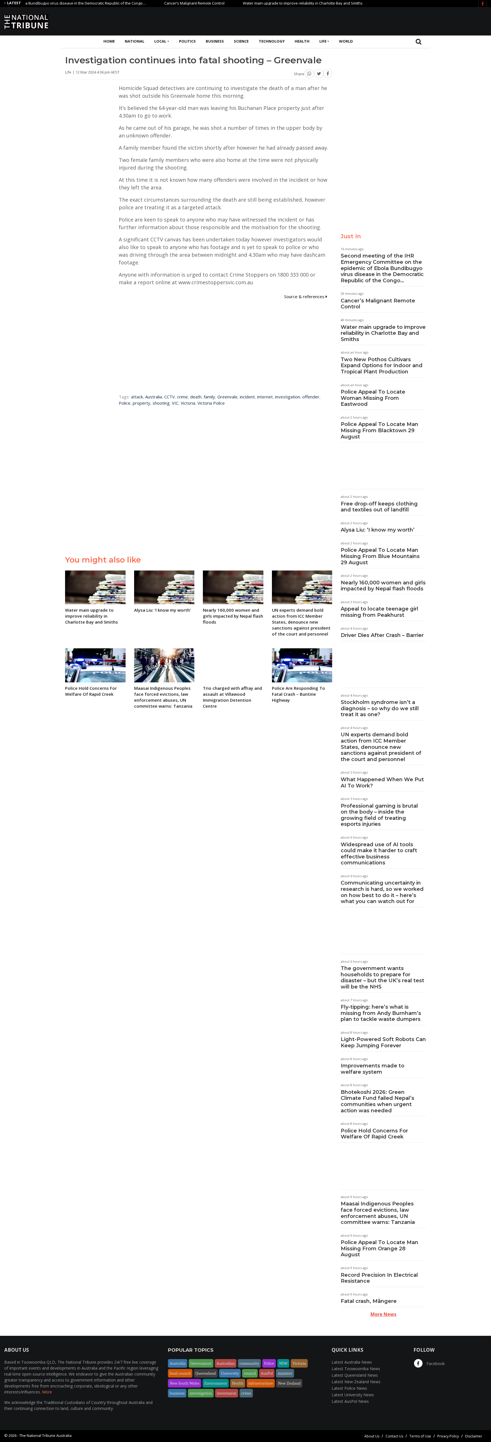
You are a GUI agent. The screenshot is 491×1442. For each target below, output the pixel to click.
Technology (272, 41)
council (250, 1373)
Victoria (188, 403)
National (134, 41)
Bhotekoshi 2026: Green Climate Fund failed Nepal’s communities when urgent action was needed (377, 1101)
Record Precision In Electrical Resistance (379, 1278)
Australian (226, 1363)
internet (265, 397)
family (209, 397)
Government (201, 1363)
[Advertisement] (383, 21)
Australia (153, 397)
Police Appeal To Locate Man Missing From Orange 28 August (379, 1248)
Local (160, 41)
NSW (283, 1363)
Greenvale (227, 397)
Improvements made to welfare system (372, 1069)
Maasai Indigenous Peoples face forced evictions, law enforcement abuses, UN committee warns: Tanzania (378, 1213)
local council (180, 1373)
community (249, 1363)
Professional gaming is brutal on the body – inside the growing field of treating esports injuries (379, 815)
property (141, 403)
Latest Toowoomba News (356, 1368)
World (346, 41)
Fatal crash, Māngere (369, 1301)
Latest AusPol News (350, 1401)
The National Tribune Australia (45, 1435)
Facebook (435, 1363)
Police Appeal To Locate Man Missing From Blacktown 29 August (379, 430)
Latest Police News (349, 1388)
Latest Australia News (352, 1362)
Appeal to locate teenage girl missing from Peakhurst (379, 612)
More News (383, 1314)
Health (302, 41)
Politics (187, 41)
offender (310, 397)
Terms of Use (420, 1436)
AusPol (267, 1373)
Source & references (305, 296)
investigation (287, 397)
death (195, 397)
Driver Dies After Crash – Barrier (382, 635)
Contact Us (394, 1436)
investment (226, 1393)
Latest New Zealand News (356, 1381)
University (230, 1373)
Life (322, 41)
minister (285, 1373)
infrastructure (260, 1383)
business (177, 1393)
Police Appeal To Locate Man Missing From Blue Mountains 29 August (380, 556)
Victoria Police (211, 403)
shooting (161, 403)
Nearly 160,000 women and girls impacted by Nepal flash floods (383, 586)
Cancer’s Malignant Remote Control (169, 3)
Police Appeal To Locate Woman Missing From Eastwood (373, 398)
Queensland (205, 1373)
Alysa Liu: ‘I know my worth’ (378, 530)
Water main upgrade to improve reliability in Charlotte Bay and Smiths (277, 3)
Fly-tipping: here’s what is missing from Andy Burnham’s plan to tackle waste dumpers (381, 1013)
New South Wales (184, 1383)
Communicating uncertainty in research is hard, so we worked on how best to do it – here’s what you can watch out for (382, 892)
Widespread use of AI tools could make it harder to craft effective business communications (379, 853)
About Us (371, 1436)
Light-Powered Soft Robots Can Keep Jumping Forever (383, 1042)
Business (215, 41)
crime (182, 397)
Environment (215, 1383)
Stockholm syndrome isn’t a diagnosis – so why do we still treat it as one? (380, 708)
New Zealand (289, 1383)
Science (241, 41)
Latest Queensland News (355, 1375)
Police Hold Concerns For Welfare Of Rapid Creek (374, 1134)
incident (247, 397)
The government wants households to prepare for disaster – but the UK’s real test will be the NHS (382, 977)
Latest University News (353, 1394)
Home (109, 41)
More (47, 1392)
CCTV (169, 397)
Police (124, 403)
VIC (175, 403)
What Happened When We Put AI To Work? (382, 782)
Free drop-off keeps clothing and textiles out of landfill (379, 507)
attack (137, 397)
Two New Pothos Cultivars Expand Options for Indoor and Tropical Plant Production (382, 365)
